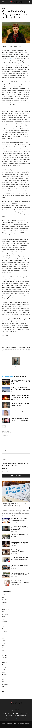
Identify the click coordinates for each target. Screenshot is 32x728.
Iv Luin (4, 20)
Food (3, 628)
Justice (3, 645)
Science (4, 677)
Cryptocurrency (6, 619)
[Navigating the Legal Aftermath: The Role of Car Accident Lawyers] (6, 567)
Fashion (4, 626)
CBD (3, 612)
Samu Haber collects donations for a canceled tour (23, 349)
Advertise (9, 723)
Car (3, 604)
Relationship (5, 674)
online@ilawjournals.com (19, 719)
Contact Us (27, 723)
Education (4, 621)
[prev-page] (3, 426)
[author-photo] (16, 364)
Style (3, 681)
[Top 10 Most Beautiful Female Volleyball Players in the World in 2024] (6, 382)
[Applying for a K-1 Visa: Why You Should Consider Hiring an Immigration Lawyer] (6, 520)
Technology (5, 684)
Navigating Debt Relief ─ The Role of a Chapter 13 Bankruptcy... (15, 505)
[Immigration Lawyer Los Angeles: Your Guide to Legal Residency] (6, 559)
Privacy (14, 723)
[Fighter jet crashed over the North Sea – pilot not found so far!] (6, 389)
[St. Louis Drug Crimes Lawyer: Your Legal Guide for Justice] (6, 552)
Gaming (4, 633)
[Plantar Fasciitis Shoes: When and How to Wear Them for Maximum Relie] (6, 583)
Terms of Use (21, 723)
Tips (3, 686)
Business (4, 602)
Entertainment (6, 624)
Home (3, 6)
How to (3, 643)
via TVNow (10, 59)
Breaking (4, 599)
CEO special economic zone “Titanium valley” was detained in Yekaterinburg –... (20, 528)
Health (3, 638)
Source (4, 340)
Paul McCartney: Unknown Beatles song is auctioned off (9, 349)
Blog (3, 597)
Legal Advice (5, 653)
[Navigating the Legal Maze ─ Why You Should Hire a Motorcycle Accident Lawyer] (6, 575)
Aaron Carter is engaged (18, 411)
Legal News (5, 655)
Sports (3, 679)
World (7, 6)
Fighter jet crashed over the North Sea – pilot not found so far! (20, 389)
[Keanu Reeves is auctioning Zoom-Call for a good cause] (6, 420)
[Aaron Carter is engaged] (6, 413)
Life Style (4, 657)
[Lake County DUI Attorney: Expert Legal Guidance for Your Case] (6, 544)
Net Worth (4, 667)
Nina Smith (4, 508)
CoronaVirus (5, 614)
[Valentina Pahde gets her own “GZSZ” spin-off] (6, 405)
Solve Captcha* (6, 468)
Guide (3, 636)
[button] (2, 2)
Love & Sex (4, 660)
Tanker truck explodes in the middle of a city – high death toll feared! (20, 397)
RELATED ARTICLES (7, 377)
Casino (3, 607)
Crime (3, 616)
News (3, 669)
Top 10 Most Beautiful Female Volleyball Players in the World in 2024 (20, 382)
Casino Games (5, 609)
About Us (4, 723)
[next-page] (5, 426)
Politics (3, 672)
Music (3, 665)
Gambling (4, 631)
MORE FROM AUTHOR (20, 377)
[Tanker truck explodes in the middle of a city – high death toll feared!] (6, 397)
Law (3, 650)
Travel (3, 689)
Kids (3, 648)
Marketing (4, 662)
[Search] (29, 2)
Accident (4, 595)
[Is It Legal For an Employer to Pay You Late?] (6, 536)
